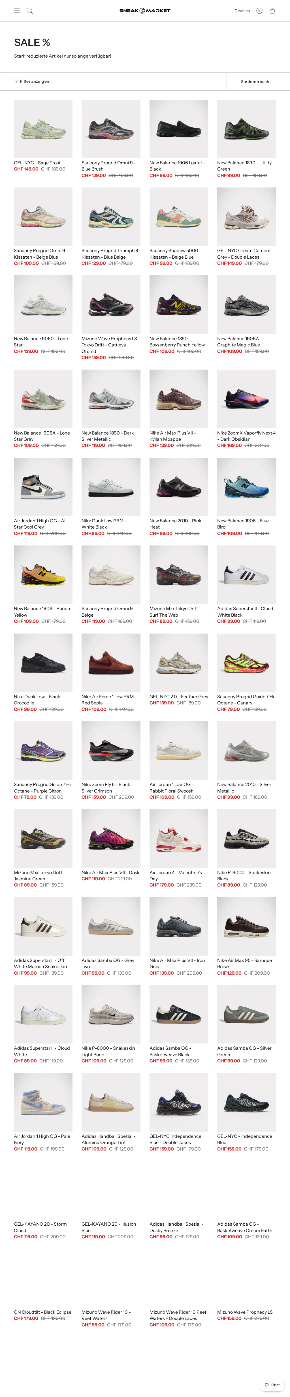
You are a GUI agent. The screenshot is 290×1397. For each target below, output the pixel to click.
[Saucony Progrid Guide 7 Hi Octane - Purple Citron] (43, 750)
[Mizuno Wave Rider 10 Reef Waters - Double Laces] (179, 1278)
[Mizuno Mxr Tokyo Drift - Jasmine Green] (43, 838)
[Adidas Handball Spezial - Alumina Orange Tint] (111, 1102)
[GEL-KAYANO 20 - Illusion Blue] (111, 1190)
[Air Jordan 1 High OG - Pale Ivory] (43, 1102)
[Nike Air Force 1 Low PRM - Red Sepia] (111, 663)
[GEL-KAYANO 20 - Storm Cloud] (43, 1190)
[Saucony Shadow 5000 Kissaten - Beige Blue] (179, 216)
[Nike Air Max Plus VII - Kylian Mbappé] (179, 399)
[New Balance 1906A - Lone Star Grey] (43, 399)
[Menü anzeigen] (17, 10)
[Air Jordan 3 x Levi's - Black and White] (111, 1366)
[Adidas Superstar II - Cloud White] (43, 1014)
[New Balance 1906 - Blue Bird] (246, 487)
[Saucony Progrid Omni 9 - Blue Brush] (111, 129)
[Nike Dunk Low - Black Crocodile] (43, 663)
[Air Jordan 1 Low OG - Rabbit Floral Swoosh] (179, 750)
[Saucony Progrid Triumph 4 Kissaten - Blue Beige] (111, 216)
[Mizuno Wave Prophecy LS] (246, 1278)
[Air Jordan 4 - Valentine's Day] (179, 838)
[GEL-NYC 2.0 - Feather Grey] (179, 663)
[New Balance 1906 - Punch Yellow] (43, 574)
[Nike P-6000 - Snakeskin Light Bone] (111, 1014)
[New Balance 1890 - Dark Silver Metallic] (111, 399)
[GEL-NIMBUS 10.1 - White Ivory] (179, 1366)
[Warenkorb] (272, 10)
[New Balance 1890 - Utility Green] (246, 129)
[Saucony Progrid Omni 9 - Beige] (111, 574)
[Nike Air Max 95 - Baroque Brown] (246, 926)
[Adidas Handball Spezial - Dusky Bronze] (179, 1190)
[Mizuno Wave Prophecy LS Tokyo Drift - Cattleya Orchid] (111, 304)
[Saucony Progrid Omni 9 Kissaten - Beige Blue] (43, 216)
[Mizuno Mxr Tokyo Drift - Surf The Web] (179, 574)
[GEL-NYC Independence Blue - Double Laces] (179, 1102)
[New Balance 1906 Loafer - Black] (179, 129)
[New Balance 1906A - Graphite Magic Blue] (246, 304)
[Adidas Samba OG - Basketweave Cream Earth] (246, 1190)
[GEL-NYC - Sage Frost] (43, 129)
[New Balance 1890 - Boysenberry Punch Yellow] (179, 304)
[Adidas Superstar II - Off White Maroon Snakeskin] (43, 926)
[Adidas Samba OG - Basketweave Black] (179, 1014)
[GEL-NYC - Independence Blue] (246, 1102)
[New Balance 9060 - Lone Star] (43, 304)
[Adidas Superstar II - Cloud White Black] (246, 574)
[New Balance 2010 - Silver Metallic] (246, 750)
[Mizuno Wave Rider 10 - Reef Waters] (111, 1278)
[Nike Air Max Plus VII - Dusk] (111, 838)
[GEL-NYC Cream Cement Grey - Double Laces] (246, 216)
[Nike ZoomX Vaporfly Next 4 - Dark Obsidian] (246, 399)
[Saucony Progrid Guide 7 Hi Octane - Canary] (246, 663)
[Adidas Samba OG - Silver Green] (246, 1014)
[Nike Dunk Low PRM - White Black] (111, 487)
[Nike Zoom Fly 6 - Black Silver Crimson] (111, 750)
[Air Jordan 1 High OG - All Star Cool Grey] (43, 487)
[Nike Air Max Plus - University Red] (43, 1366)
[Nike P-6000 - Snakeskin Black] (246, 838)
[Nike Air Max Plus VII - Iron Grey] (179, 926)
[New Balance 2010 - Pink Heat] (179, 487)
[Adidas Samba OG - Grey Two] (111, 926)
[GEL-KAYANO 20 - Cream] (246, 1366)
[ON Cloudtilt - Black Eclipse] (43, 1278)
